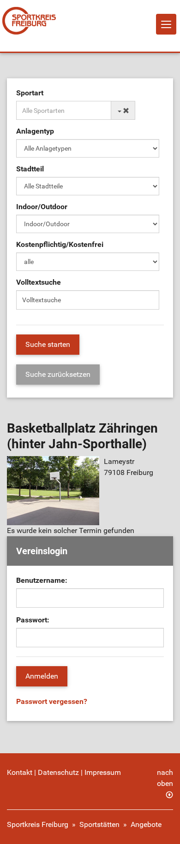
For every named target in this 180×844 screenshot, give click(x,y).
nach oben (165, 778)
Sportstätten (99, 824)
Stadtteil (30, 168)
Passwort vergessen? (51, 701)
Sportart (29, 92)
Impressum (102, 772)
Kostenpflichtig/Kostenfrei (59, 244)
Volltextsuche (38, 282)
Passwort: (32, 619)
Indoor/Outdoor (41, 206)
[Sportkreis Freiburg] (29, 21)
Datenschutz (58, 772)
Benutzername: (41, 580)
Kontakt (19, 772)
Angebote (146, 824)
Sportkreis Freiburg (37, 824)
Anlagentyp (35, 131)
